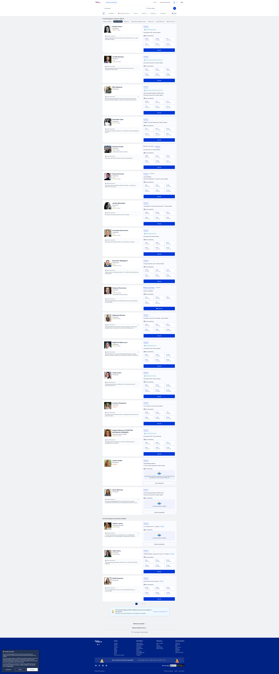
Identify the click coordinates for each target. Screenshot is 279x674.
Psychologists (137, 632)
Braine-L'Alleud (118, 21)
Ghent (115, 645)
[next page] (145, 603)
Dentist (137, 649)
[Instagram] (99, 665)
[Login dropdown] (175, 2)
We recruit (177, 644)
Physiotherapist (139, 648)
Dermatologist (139, 643)
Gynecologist (139, 653)
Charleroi (116, 647)
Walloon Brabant (107, 21)
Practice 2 (152, 173)
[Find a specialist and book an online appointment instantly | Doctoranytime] (132, 632)
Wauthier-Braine (171, 21)
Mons (115, 653)
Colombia (151, 660)
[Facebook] (96, 665)
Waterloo (126, 21)
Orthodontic (139, 647)
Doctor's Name (159, 643)
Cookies (175, 671)
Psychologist (139, 651)
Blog (176, 645)
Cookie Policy (9, 666)
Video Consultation (179, 652)
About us (177, 648)
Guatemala (160, 660)
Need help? (177, 649)
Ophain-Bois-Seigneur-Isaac (138, 21)
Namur (115, 651)
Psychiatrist (138, 645)
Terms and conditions (168, 671)
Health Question (159, 648)
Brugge (115, 649)
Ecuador (155, 660)
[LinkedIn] (103, 665)
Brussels (116, 643)
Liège (115, 648)
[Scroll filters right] (168, 13)
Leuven (115, 652)
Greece (139, 660)
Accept (32, 669)
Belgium (143, 660)
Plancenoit (151, 21)
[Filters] (103, 13)
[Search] (174, 8)
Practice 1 (146, 26)
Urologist (138, 655)
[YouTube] (106, 665)
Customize (8, 669)
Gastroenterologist (140, 652)
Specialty (158, 645)
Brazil (164, 660)
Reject (20, 669)
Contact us (177, 643)
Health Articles (159, 647)
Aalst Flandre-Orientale (119, 655)
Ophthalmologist (139, 644)
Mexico (146, 660)
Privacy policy (181, 671)
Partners (177, 651)
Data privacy (178, 647)
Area (157, 644)
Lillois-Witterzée (160, 21)
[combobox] (123, 8)
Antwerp (116, 644)
